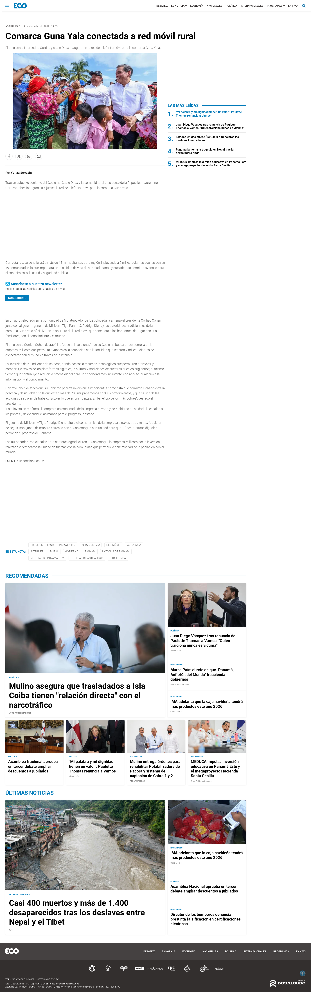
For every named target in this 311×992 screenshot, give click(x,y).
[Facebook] (9, 156)
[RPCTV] (108, 971)
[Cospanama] (140, 971)
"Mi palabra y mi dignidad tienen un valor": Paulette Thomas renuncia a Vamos (209, 113)
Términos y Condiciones (19, 979)
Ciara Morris (176, 711)
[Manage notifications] (302, 973)
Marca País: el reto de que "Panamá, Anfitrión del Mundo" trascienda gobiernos (202, 675)
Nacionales (214, 5)
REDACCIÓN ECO (137, 781)
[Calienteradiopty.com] (187, 971)
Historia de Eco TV (47, 979)
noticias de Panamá (116, 551)
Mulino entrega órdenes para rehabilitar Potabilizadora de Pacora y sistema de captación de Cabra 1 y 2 (155, 768)
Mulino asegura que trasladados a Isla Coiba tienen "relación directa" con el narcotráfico (77, 695)
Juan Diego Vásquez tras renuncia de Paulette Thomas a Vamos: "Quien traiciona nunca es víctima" (210, 126)
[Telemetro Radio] (203, 971)
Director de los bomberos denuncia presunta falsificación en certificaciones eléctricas (205, 919)
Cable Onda (118, 558)
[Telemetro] (92, 971)
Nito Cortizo (91, 544)
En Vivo (293, 5)
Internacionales (252, 5)
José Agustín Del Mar (20, 712)
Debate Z (162, 5)
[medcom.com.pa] (219, 971)
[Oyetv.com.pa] (124, 971)
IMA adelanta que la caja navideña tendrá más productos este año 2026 (206, 704)
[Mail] (38, 156)
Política (231, 5)
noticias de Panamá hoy (47, 558)
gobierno (71, 551)
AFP (11, 929)
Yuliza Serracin (21, 172)
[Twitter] (19, 156)
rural (54, 551)
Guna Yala (134, 544)
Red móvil (113, 544)
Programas (274, 5)
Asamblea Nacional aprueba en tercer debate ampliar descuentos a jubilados (33, 766)
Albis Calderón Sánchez (201, 781)
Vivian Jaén (175, 651)
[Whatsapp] (29, 156)
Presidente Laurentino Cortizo (52, 544)
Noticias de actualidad (87, 558)
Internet (36, 551)
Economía (196, 5)
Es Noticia (177, 5)
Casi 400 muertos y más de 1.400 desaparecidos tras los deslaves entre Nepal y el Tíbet (77, 912)
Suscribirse (17, 298)
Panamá (90, 551)
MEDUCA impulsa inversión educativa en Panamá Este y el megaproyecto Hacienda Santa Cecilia (211, 163)
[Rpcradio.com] (171, 971)
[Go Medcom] (155, 971)
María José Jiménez (179, 685)
